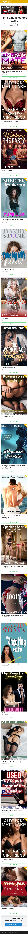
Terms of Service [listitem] (22, 932)
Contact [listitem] (6, 932)
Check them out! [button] (12, 924)
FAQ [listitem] (10, 932)
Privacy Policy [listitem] (15, 932)
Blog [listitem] (3, 932)
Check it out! (14, 77)
